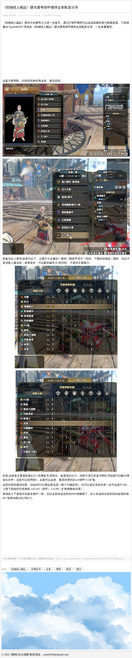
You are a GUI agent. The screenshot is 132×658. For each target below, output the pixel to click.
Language (57, 15)
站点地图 (23, 654)
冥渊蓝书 (36, 569)
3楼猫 (5, 15)
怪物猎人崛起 (18, 569)
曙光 (78, 569)
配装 (68, 569)
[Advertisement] (66, 54)
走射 (48, 569)
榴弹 (58, 569)
